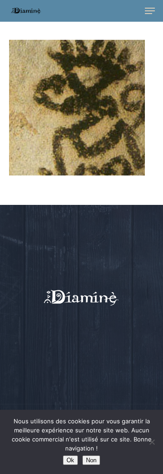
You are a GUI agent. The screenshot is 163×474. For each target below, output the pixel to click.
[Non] (151, 441)
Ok (70, 460)
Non (91, 460)
